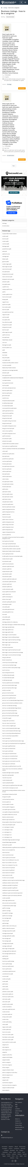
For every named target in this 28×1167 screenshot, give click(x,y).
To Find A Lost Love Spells (8, 877)
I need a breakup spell (7, 780)
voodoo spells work (6, 1029)
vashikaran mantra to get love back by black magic (13, 880)
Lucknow (8, 1154)
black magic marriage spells (8, 948)
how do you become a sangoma (9, 1085)
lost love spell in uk (6, 802)
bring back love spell (6, 327)
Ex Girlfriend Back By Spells (8, 675)
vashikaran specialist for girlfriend (9, 888)
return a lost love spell (7, 276)
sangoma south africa (7, 1054)
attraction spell (5, 372)
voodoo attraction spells (7, 589)
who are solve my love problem (9, 903)
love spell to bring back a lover (9, 433)
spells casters (5, 489)
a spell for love (5, 286)
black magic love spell (7, 266)
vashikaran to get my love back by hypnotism (12, 893)
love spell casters (6, 271)
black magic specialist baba (8, 627)
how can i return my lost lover (9, 723)
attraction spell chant (7, 584)
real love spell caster (6, 471)
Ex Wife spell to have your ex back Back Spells (12, 556)
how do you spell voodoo (8, 996)
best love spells (5, 309)
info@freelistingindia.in (7, 1137)
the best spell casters (7, 464)
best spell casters (6, 474)
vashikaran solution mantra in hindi (10, 883)
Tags (16, 1106)
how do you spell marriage (8, 961)
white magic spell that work (8, 900)
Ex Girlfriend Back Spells (7, 403)
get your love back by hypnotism (9, 710)
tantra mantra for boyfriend (8, 867)
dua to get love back (6, 375)
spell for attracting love (7, 596)
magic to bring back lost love (8, 532)
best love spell (5, 330)
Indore (10, 1152)
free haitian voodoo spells (8, 1037)
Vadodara (12, 1158)
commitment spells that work (8, 971)
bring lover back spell (7, 418)
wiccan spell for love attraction (9, 591)
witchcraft (4, 251)
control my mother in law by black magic (11, 667)
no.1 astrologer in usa (7, 837)
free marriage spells (6, 941)
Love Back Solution (6, 380)
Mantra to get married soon (8, 819)
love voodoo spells (6, 307)
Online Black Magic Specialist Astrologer (11, 839)
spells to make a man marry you (9, 925)
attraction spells (5, 281)
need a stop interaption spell (8, 824)
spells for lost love (6, 514)
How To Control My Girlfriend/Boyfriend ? (11, 733)
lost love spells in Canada (7, 804)
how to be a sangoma (7, 1065)
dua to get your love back (8, 541)
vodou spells (5, 1024)
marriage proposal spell (7, 933)
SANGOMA (4, 352)
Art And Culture (10, 155)
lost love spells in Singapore (8, 807)
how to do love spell (6, 297)
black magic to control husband (9, 634)
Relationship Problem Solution (9, 367)
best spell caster (5, 456)
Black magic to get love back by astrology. (11, 639)
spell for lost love (6, 335)
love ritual (4, 614)
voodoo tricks (5, 1019)
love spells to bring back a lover (9, 426)
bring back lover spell (7, 415)
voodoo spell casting (6, 1022)
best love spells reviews (7, 494)
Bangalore (11, 1146)
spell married (5, 956)
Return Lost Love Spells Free (8, 850)
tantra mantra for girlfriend (8, 870)
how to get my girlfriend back (8, 746)
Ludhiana (14, 1154)
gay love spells (5, 261)
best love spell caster (6, 469)
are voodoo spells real (7, 1014)
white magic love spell (7, 332)
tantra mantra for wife (7, 875)
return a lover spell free (7, 431)
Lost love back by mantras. (8, 799)
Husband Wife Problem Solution (9, 233)
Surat (25, 1156)
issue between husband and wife (9, 794)
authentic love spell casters (8, 453)
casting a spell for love (7, 289)
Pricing (17, 1113)
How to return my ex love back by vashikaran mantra (12, 769)
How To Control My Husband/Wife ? (10, 736)
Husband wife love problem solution (10, 443)
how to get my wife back (7, 751)
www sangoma (5, 1047)
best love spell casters (7, 393)
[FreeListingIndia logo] (9, 2)
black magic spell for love (7, 629)
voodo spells (5, 981)
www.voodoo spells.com (7, 994)
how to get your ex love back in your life (11, 761)
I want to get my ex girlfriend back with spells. (12, 785)
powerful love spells (6, 249)
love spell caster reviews (7, 481)
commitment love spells (7, 974)
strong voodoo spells (7, 1016)
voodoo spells (5, 241)
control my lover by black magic (9, 665)
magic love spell (5, 314)
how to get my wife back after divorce (10, 546)
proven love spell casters (7, 504)
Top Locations (18, 1102)
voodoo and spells (6, 979)
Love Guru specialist (6, 365)
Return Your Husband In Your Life (9, 865)
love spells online (6, 319)
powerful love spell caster (8, 458)
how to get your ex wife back (8, 763)
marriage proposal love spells (8, 931)
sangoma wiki (5, 1080)
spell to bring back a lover (8, 527)
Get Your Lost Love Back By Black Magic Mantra (12, 700)
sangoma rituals (5, 1077)
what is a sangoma (6, 1062)
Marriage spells (5, 246)
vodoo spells (5, 986)
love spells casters (6, 284)
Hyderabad (5, 1152)
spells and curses (6, 254)
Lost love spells (5, 244)
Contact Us (18, 1121)
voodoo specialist (6, 898)
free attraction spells (6, 576)
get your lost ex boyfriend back (9, 695)
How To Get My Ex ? (6, 738)
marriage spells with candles (8, 936)
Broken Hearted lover (7, 660)
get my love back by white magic (9, 688)
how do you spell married (8, 966)
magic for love (5, 302)
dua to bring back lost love (8, 672)
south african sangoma (7, 1082)
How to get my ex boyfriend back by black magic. (13, 741)
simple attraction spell (7, 571)
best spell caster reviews (7, 496)
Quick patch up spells (7, 845)
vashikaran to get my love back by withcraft (12, 895)
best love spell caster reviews (8, 507)
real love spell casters (7, 476)
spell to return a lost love (7, 519)
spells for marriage (6, 910)
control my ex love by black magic (9, 662)
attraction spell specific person (9, 602)
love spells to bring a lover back (9, 421)
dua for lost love (6, 670)
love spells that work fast (7, 312)
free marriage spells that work (9, 953)
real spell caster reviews (7, 501)
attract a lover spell (6, 599)
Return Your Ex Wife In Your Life (9, 862)
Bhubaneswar (22, 1146)
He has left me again (6, 718)
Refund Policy (18, 1129)
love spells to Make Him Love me (9, 814)
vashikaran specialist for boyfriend (10, 885)
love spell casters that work (8, 466)
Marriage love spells (6, 345)
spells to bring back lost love (8, 509)
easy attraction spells (7, 574)
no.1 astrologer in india (7, 829)
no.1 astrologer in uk (6, 834)
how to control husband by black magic (11, 728)
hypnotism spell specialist (8, 775)
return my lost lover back (7, 855)
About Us (17, 1119)
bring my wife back (6, 657)
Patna (13, 1156)
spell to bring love (6, 619)
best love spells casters (7, 390)
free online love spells (7, 322)
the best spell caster (6, 486)
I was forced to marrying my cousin (10, 787)
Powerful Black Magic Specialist (9, 842)
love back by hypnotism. (7, 647)
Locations (17, 1108)
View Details (21, 88)
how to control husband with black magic (11, 730)
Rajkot (21, 1156)
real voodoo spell (6, 1001)
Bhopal (16, 1146)
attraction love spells (6, 441)
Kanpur (19, 1152)
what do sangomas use (7, 1075)
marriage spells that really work (9, 951)
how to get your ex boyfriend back (10, 756)
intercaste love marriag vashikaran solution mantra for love (13, 791)
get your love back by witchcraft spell (10, 715)
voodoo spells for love (7, 294)
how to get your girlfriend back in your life (11, 766)
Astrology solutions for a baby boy (10, 622)
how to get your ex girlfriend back (9, 446)
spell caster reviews (6, 491)
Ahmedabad (4, 1146)
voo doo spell (5, 976)
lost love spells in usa (7, 347)
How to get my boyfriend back (9, 543)
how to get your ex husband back (9, 758)
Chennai (10, 1148)
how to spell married (6, 968)
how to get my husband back (8, 748)
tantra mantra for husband (8, 872)
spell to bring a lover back (8, 524)
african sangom (5, 1067)
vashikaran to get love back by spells (10, 890)
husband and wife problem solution (10, 362)
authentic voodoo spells (7, 991)
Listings (5, 7)
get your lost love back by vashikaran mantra (12, 703)
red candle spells (6, 607)
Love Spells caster (6, 360)
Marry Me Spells (5, 357)
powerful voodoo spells (7, 1004)
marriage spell (5, 256)
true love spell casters (7, 461)
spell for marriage (6, 908)
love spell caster (5, 337)
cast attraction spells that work (9, 581)
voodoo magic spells (6, 264)
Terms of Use (18, 1123)
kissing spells (5, 299)
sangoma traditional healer (8, 1087)
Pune (17, 1156)
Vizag (17, 1158)
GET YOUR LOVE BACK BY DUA (9, 388)
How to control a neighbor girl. (9, 725)
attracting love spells (6, 604)
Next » (14, 165)
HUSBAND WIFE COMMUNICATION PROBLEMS (12, 378)
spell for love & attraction (8, 564)
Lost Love (4, 342)
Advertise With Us (19, 1127)
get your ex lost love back (8, 693)
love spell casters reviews (7, 484)
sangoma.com (5, 1044)
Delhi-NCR (23, 1148)
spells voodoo (5, 989)
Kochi (23, 1152)
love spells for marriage (7, 913)
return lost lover (5, 852)
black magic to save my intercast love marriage (12, 652)
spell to (4, 292)
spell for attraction (6, 436)
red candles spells (6, 617)
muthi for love (5, 398)
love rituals (4, 355)
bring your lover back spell (8, 428)
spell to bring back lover (7, 529)
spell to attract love (6, 594)
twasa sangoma (5, 1090)
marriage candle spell (7, 946)
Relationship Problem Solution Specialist (11, 551)
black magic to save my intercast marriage (11, 655)
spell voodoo (5, 984)
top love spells (5, 385)
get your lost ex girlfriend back (9, 698)
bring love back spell (6, 423)
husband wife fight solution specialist (10, 772)
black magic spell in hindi (7, 632)
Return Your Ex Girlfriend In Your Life (10, 860)
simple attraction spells (7, 558)
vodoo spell (4, 451)
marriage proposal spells (7, 943)
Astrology (9, 84)
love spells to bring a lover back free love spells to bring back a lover (13, 538)
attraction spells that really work (9, 579)
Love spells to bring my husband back (10, 812)
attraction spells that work (8, 566)
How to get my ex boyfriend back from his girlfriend (13, 743)
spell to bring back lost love (8, 512)
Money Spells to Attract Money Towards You (12, 822)
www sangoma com (6, 1049)
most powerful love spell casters (9, 408)
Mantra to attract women (8, 817)
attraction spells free (6, 569)
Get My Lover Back (6, 690)
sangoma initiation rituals (8, 1070)
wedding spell (5, 958)
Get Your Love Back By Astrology (9, 705)
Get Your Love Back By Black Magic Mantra (11, 708)
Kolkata (3, 1154)
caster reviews (5, 479)
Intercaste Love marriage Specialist (10, 370)
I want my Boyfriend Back (8, 782)
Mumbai (25, 1154)
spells (3, 350)
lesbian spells (5, 259)
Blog (16, 1104)
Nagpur (4, 1156)
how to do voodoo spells (7, 1034)
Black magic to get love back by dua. (10, 642)
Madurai (19, 1154)
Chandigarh (4, 1148)
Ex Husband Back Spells (7, 405)
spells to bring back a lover (8, 522)
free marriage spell (6, 938)
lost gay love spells (6, 796)
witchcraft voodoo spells (7, 1039)
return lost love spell (6, 269)
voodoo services (6, 1011)
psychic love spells (6, 304)
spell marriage (5, 923)
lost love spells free (6, 534)
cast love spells (5, 317)
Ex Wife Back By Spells (7, 680)
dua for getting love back (7, 553)
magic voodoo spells (6, 1027)
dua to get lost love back (7, 383)
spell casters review (6, 499)
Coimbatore (16, 1148)
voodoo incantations (7, 1006)
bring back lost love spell (7, 274)
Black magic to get (6, 644)
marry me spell (5, 920)
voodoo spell (5, 236)
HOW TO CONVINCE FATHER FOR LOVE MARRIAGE (13, 448)
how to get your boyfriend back (9, 753)
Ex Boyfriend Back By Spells (8, 400)
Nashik (8, 1156)
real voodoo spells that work (8, 1009)
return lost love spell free (7, 413)
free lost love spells (6, 517)
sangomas (4, 1052)
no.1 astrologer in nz (6, 832)
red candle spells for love (7, 612)
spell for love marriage (7, 915)
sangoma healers (6, 1060)
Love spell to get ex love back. (8, 809)
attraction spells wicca (7, 586)
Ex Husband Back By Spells (8, 677)
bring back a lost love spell (8, 279)
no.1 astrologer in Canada (8, 827)
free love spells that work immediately (10, 682)
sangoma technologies (7, 1057)
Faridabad (6, 1150)
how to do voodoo (6, 1032)
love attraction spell (6, 561)
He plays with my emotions (8, 720)
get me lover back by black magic (9, 685)
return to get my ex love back (8, 857)
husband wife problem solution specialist (11, 548)
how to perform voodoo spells (9, 1042)
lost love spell (5, 238)
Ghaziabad (12, 1150)
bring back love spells (7, 324)
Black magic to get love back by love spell (11, 650)
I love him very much (7, 777)
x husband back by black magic (9, 905)
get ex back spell (6, 395)
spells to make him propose (8, 928)
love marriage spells (6, 918)
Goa (17, 1150)
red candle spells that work (8, 609)
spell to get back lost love (7, 410)
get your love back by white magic (9, 713)
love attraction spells (6, 438)
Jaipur (15, 1152)
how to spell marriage (7, 963)
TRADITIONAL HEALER (7, 340)
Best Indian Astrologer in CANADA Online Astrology (13, 624)
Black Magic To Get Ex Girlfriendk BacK (10, 637)
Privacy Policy (18, 1125)
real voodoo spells (6, 999)
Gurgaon (21, 1150)
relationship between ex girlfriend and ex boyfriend (13, 847)
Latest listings (18, 1111)
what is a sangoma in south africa (9, 1072)
